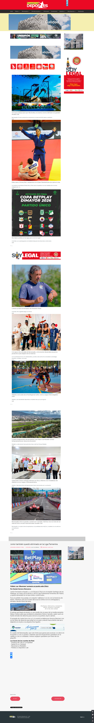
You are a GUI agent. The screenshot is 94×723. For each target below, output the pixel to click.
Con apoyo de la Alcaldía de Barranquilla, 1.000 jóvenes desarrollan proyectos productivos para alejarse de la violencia (35, 352)
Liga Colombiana (35, 547)
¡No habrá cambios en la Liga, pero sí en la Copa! (26, 238)
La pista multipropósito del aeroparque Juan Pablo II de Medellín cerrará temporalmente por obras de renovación (33, 440)
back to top (13, 694)
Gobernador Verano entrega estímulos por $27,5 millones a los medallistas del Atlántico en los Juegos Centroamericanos (35, 481)
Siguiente (57, 698)
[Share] (75, 5)
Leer (13, 119)
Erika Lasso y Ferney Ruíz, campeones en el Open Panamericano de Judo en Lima (36, 182)
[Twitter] (75, 3)
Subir (81, 717)
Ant (16, 698)
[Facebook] (75, 1)
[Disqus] (37, 676)
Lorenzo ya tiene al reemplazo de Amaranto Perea (26, 308)
